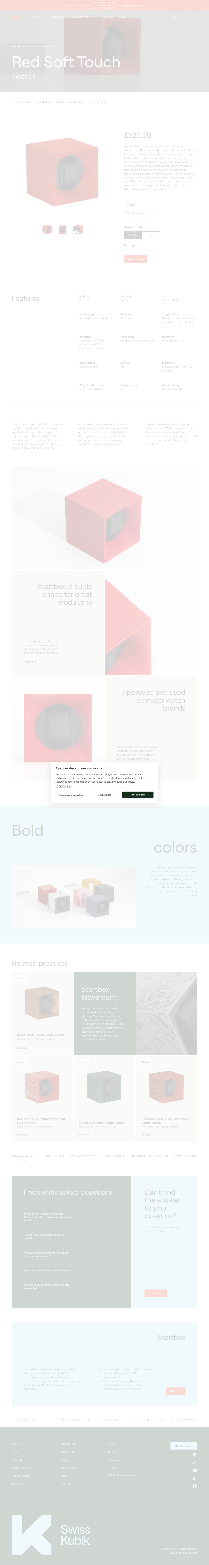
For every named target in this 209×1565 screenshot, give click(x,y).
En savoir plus (63, 785)
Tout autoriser (138, 795)
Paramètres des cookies (71, 795)
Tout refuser (104, 795)
